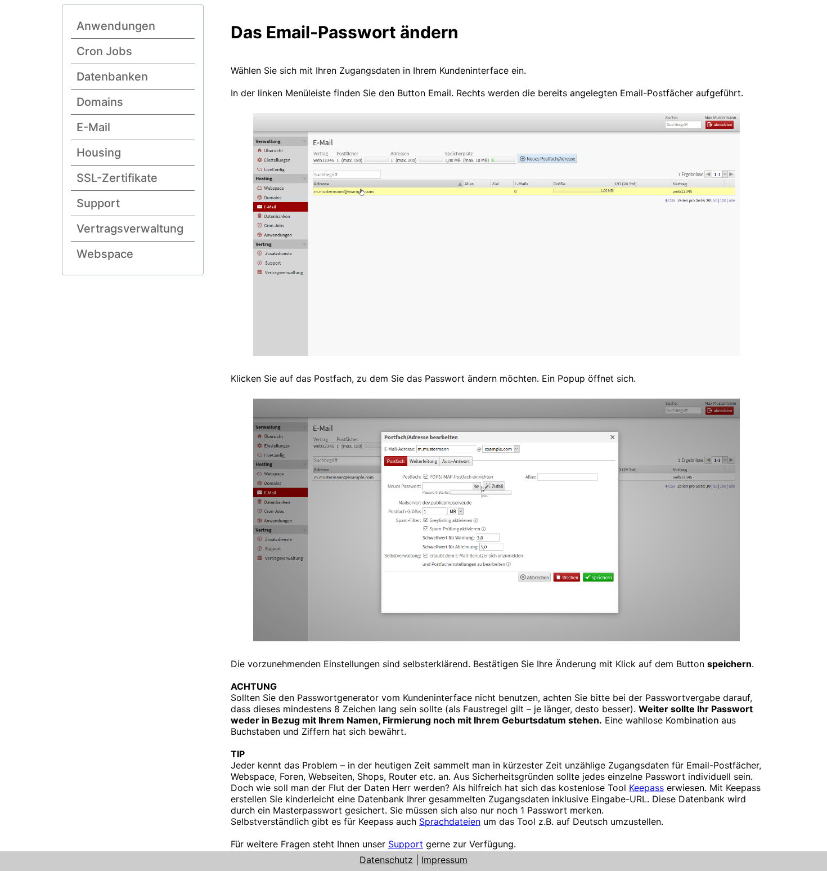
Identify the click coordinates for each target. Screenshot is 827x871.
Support (98, 203)
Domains (100, 102)
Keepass (646, 787)
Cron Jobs (104, 51)
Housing (99, 152)
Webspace (105, 254)
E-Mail (93, 127)
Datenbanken (112, 76)
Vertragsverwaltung (130, 228)
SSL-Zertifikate (117, 178)
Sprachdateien (449, 821)
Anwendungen (116, 26)
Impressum (444, 859)
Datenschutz (386, 859)
